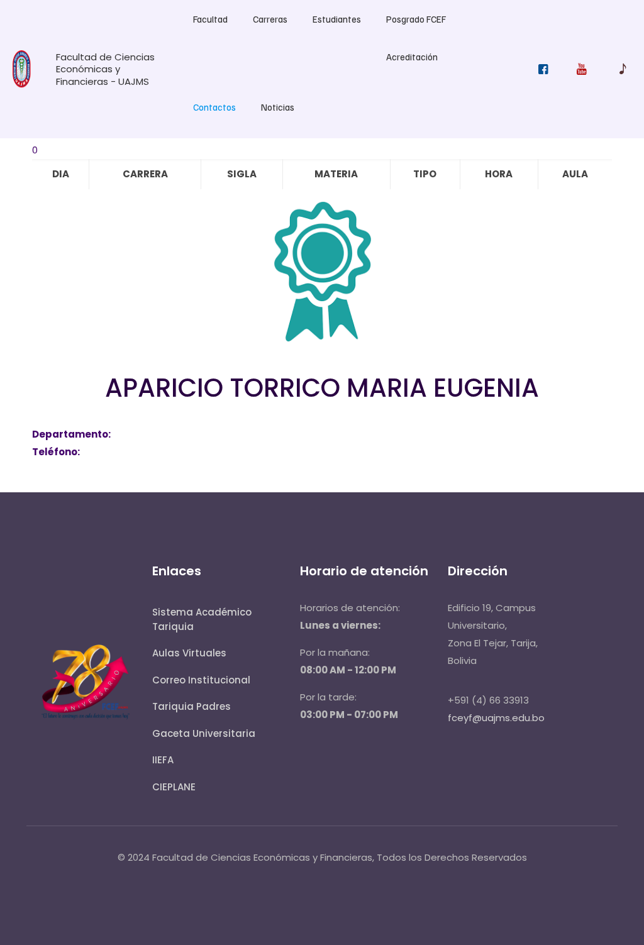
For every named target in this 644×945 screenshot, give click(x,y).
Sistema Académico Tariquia (202, 619)
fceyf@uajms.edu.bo (496, 717)
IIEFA (163, 759)
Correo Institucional (201, 680)
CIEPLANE (174, 786)
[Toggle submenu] (210, 44)
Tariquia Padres (191, 706)
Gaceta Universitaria (203, 733)
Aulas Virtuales (189, 653)
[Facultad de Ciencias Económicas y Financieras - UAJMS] (22, 84)
